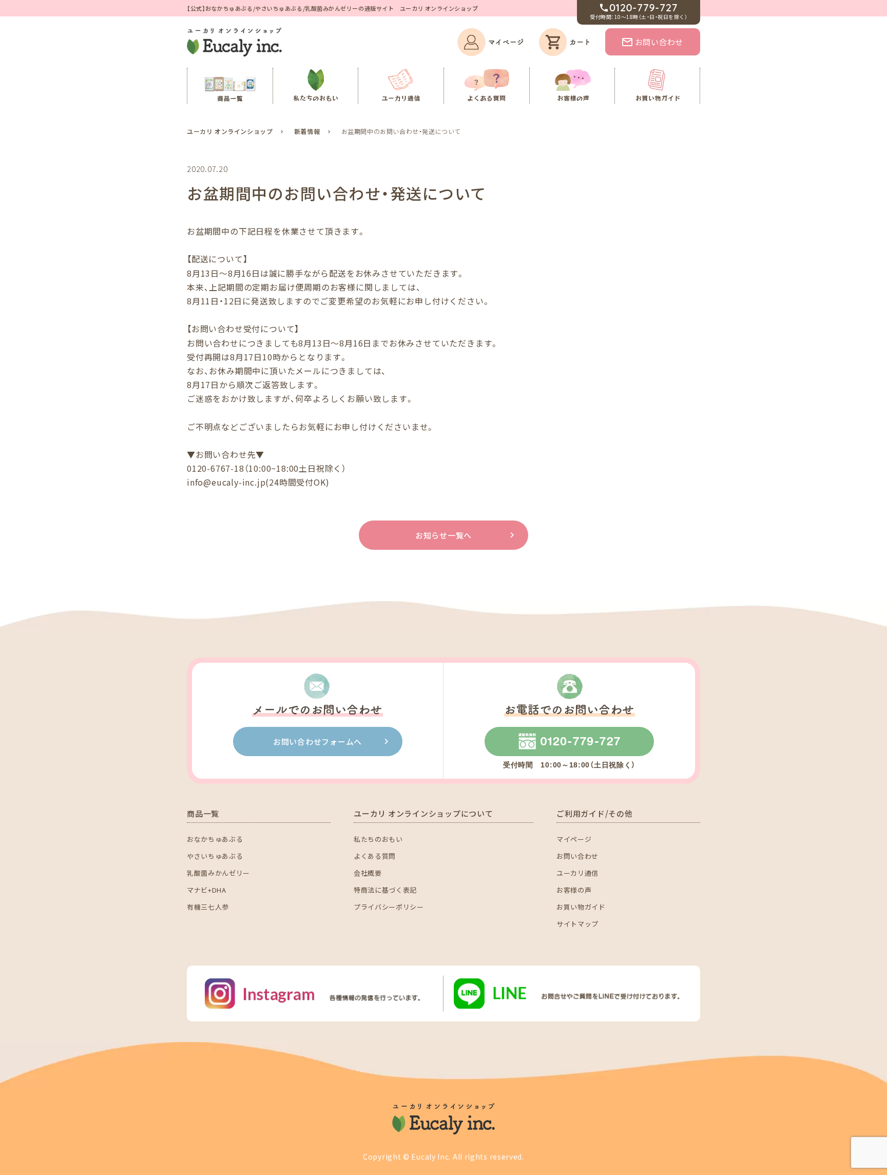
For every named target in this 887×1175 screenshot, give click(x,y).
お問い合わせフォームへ (317, 741)
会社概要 (368, 873)
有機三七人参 (208, 907)
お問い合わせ (659, 41)
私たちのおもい (378, 839)
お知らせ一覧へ (443, 535)
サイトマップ (577, 924)
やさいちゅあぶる (215, 856)
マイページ (573, 839)
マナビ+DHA (206, 890)
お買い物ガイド (581, 907)
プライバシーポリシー (389, 907)
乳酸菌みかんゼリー (218, 873)
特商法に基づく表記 (385, 890)
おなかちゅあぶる (215, 839)
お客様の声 (573, 890)
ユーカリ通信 (577, 873)
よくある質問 (375, 856)
